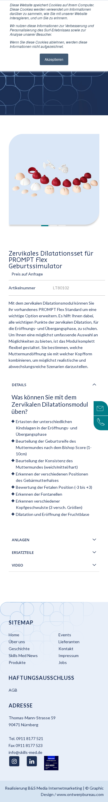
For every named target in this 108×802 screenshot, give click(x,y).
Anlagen (20, 539)
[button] (45, 226)
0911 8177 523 (29, 745)
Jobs (62, 662)
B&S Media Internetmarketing (55, 788)
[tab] (54, 384)
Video (17, 565)
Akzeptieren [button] (54, 59)
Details (19, 384)
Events (64, 634)
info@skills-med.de (25, 752)
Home (14, 634)
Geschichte (19, 648)
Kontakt (65, 648)
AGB (13, 690)
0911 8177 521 (29, 738)
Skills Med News (23, 655)
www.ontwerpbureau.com (80, 794)
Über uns (17, 641)
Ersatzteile (23, 552)
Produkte (17, 662)
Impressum (68, 655)
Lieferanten (68, 641)
